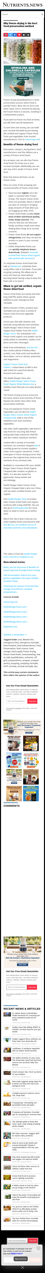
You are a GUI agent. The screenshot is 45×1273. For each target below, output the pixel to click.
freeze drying (29, 651)
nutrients (29, 657)
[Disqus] (23, 840)
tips (36, 666)
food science (22, 648)
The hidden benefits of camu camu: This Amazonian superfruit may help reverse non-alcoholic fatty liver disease (26, 1061)
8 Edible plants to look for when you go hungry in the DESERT (25, 1186)
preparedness (15, 660)
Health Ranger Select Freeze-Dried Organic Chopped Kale (20, 415)
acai (20, 639)
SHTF (6, 666)
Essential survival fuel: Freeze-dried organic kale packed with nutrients (24, 255)
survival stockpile (25, 666)
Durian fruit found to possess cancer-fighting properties (24, 1177)
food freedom (10, 645)
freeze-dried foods (12, 654)
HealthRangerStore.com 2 (15, 612)
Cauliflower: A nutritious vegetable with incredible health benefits (26, 1050)
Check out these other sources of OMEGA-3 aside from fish (25, 1167)
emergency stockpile (29, 642)
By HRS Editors (26, 1077)
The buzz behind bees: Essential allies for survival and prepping (25, 1219)
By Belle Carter (25, 1214)
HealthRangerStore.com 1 (15, 607)
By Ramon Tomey (27, 1181)
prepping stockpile (29, 663)
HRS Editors (20, 30)
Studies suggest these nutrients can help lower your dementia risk (26, 1040)
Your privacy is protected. (14, 708)
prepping (15, 663)
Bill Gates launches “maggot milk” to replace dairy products (26, 1134)
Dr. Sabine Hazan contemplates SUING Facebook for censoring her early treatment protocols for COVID (26, 1016)
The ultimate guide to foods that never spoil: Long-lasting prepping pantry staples (26, 1124)
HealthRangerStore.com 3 (15, 617)
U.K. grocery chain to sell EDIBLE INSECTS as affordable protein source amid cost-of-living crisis (25, 1209)
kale (36, 445)
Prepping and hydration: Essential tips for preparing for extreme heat (26, 1113)
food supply (17, 651)
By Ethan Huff (26, 1023)
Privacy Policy (17, 1254)
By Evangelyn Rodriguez (29, 1044)
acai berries (32, 347)
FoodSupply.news (21, 508)
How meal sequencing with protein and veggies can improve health (26, 1158)
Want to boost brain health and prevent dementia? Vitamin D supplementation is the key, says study (25, 1146)
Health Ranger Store (17, 499)
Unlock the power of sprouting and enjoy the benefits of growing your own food (26, 1197)
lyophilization (17, 657)
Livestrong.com (32, 139)
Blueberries (28, 639)
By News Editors (27, 1162)
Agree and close (20, 1259)
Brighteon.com (10, 627)
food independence (26, 645)
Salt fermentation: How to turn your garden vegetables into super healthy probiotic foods (21, 578)
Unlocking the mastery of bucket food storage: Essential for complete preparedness (21, 589)
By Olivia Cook (26, 1034)
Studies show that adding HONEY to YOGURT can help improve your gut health (26, 1029)
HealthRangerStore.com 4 (15, 622)
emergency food (11, 642)
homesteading (29, 654)
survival (12, 666)
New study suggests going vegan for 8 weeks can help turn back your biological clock (26, 1083)
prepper (26, 660)
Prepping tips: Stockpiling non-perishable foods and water (24, 1104)
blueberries (15, 266)
